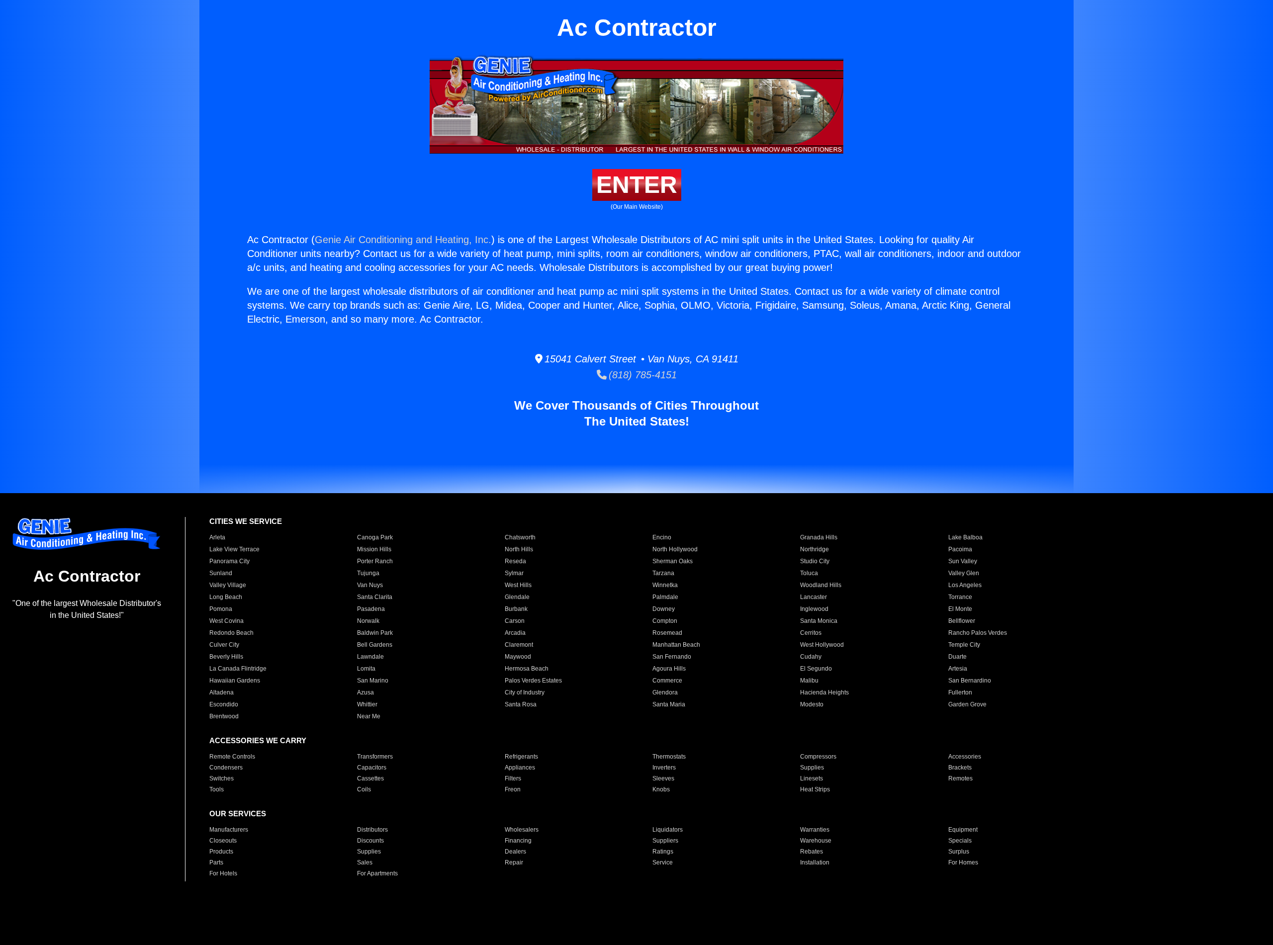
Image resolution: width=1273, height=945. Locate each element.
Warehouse (815, 840)
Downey (663, 608)
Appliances (520, 767)
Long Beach (225, 597)
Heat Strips (815, 789)
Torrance (960, 597)
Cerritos (810, 632)
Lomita (366, 668)
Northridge (814, 549)
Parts (216, 862)
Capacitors (371, 767)
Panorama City (229, 561)
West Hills (518, 585)
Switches (221, 778)
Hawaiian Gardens (234, 680)
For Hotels (223, 873)
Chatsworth (520, 537)
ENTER (636, 185)
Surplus (958, 851)
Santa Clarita (374, 597)
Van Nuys (370, 585)
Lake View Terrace (234, 549)
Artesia (957, 668)
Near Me (368, 716)
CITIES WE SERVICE (245, 521)
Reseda (515, 561)
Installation (814, 862)
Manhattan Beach (676, 644)
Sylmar (514, 573)
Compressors (818, 756)
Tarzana (663, 573)
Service (662, 862)
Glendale (517, 597)
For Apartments (377, 873)
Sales (364, 862)
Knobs (661, 789)
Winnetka (665, 585)
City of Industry (525, 692)
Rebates (811, 851)
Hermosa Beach (526, 668)
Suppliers (665, 840)
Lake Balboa (965, 537)
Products (221, 851)
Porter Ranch (375, 561)
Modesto (811, 704)
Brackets (960, 767)
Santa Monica (818, 620)
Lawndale (370, 656)
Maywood (518, 656)
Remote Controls (232, 756)
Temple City (964, 644)
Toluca (809, 573)
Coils (364, 789)
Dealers (515, 851)
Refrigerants (521, 756)
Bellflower (961, 620)
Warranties (814, 829)
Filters (513, 778)
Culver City (224, 644)
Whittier (367, 704)
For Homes (963, 862)
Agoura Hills (669, 668)
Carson (515, 620)
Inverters (664, 767)
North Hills (519, 549)
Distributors (372, 829)
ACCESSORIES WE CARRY (257, 740)
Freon (513, 789)
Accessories (964, 756)
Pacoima (960, 549)
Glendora (665, 692)
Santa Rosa (521, 704)
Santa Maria (668, 704)
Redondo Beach (231, 632)
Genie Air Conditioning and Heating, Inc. (403, 239)
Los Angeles (965, 585)
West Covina (226, 620)
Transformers (375, 756)
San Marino (372, 680)
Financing (518, 840)
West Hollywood (822, 644)
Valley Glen (963, 573)
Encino (661, 537)
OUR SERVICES (237, 813)
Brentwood (224, 716)
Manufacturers (228, 829)
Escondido (223, 704)
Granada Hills (818, 537)
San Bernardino (969, 680)
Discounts (370, 840)
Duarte (957, 656)
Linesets (811, 778)
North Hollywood (675, 549)
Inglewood (814, 608)
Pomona (220, 608)
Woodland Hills (820, 585)
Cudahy (810, 656)
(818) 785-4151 (642, 374)
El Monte (960, 608)
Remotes (960, 778)
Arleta (217, 537)
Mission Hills (374, 549)
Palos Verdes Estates (533, 680)
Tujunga (368, 573)
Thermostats (669, 756)
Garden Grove (967, 704)
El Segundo (816, 668)
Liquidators (667, 829)
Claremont (519, 644)
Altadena (221, 692)
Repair (514, 862)
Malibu (809, 680)
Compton (664, 620)
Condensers (226, 767)
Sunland (220, 573)
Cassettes (370, 778)
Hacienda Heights (824, 692)
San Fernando (671, 656)
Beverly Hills (226, 656)
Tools (216, 789)
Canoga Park (375, 537)
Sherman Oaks (672, 561)
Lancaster (813, 597)
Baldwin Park (375, 632)
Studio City (814, 561)
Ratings (662, 851)
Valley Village (227, 585)
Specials (960, 840)
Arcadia (515, 632)
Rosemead (667, 632)
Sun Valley (962, 561)
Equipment (963, 829)
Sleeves (663, 778)
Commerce (667, 680)
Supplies (812, 767)
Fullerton (960, 692)
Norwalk (368, 620)
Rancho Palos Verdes (977, 632)
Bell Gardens (374, 644)
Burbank (516, 608)
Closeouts (223, 840)
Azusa (365, 692)
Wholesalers (522, 829)
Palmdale (665, 597)
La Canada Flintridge (238, 668)
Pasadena (371, 608)
